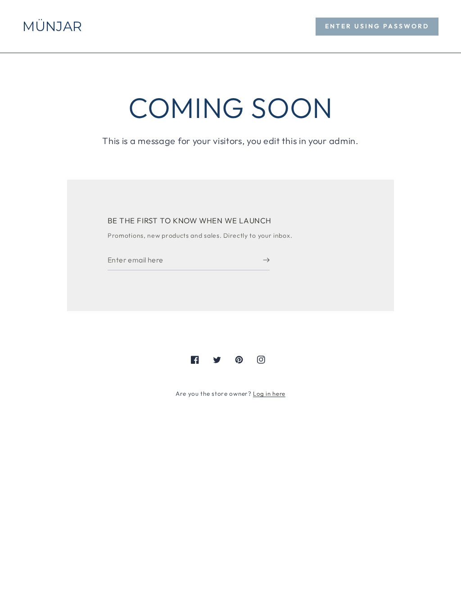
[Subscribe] (266, 260)
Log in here (269, 393)
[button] (377, 27)
